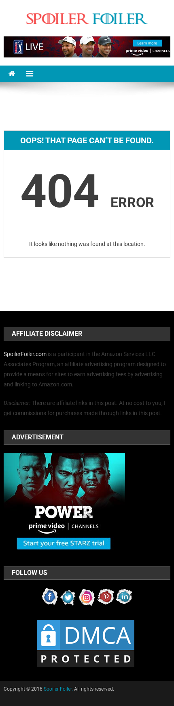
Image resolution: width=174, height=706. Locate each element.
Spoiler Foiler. (58, 689)
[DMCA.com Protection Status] (85, 643)
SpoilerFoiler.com (25, 354)
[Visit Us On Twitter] (68, 597)
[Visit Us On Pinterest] (105, 597)
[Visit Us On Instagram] (87, 597)
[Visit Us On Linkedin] (124, 597)
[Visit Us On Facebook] (49, 597)
